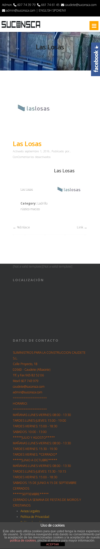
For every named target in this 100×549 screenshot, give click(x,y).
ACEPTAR (52, 544)
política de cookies (23, 540)
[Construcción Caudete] (21, 27)
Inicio (40, 56)
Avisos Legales (30, 511)
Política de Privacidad (35, 517)
